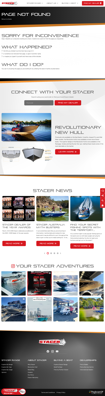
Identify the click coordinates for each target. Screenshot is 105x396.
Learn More (66, 152)
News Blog (31, 369)
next (60, 253)
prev (44, 253)
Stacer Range (34, 3)
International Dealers (86, 369)
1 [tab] (48, 253)
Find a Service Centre (87, 367)
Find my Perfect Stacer (61, 369)
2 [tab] (51, 253)
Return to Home (7, 19)
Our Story (31, 375)
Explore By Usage (7, 369)
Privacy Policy (61, 392)
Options (4, 372)
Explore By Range (7, 364)
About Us (51, 3)
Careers (30, 372)
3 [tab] (54, 253)
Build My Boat (58, 367)
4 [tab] (57, 253)
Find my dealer (91, 3)
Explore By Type (7, 367)
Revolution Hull (32, 367)
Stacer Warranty (33, 377)
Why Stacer (31, 364)
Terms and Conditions (48, 392)
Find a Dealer (84, 364)
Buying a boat (69, 3)
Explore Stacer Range (60, 364)
